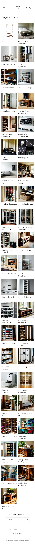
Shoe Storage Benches (23, 321)
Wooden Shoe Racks (8, 506)
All (2, 41)
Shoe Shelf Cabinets (25, 297)
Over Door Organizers (9, 204)
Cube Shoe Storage (25, 88)
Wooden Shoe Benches (23, 484)
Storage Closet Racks (9, 483)
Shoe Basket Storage (25, 204)
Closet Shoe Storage (8, 88)
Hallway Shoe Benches (6, 158)
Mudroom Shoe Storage (23, 182)
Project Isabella (14, 540)
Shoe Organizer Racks (7, 251)
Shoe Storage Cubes (25, 367)
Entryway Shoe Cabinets (6, 135)
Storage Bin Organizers (22, 437)
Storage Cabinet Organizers (7, 461)
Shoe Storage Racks (8, 413)
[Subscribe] (27, 520)
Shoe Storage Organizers (23, 391)
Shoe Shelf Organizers (5, 321)
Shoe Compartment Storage (25, 228)
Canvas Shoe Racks (8, 64)
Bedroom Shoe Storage (23, 42)
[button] (4, 7)
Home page (22, 157)
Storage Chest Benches (23, 461)
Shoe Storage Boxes (8, 343)
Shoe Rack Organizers (22, 275)
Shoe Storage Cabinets (23, 344)
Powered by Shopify (24, 540)
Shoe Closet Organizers (5, 228)
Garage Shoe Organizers (22, 135)
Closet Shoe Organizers (22, 65)
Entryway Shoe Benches (23, 112)
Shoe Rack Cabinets (8, 274)
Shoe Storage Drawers (6, 391)
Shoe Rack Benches (25, 250)
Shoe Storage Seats (25, 413)
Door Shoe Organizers (9, 111)
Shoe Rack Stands (8, 297)
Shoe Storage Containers (6, 368)
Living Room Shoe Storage (8, 182)
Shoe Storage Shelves (9, 436)
